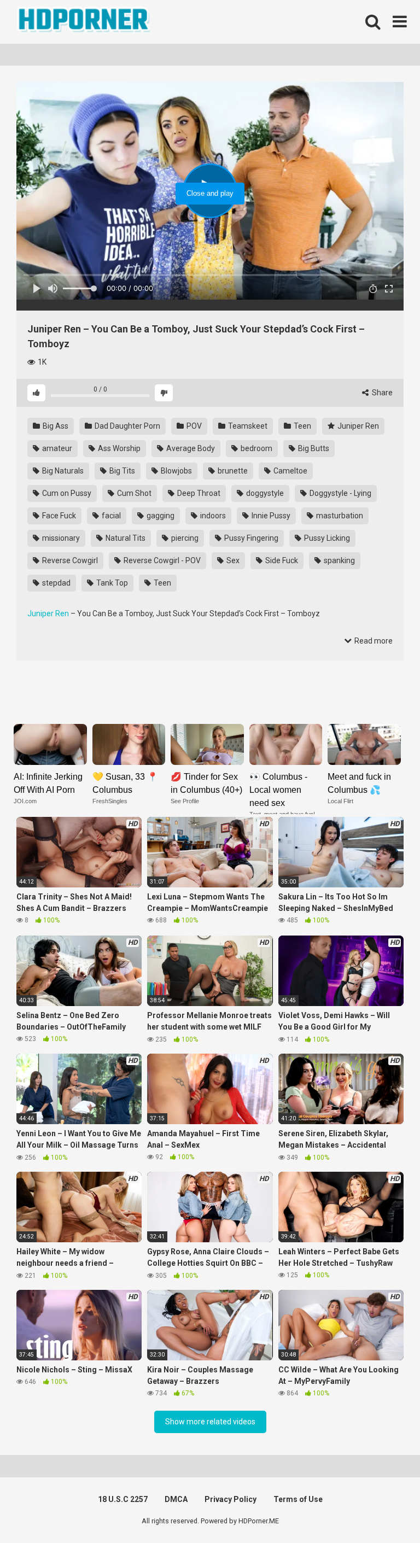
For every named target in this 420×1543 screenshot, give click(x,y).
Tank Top (111, 582)
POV (193, 426)
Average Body (190, 448)
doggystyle (264, 493)
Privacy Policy (230, 1499)
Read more (373, 640)
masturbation (338, 515)
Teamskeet (246, 426)
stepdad (55, 582)
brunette (232, 470)
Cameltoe (289, 470)
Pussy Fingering (250, 538)
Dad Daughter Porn (126, 426)
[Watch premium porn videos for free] (84, 22)
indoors (212, 515)
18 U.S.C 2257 (123, 1499)
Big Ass (54, 426)
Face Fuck (58, 515)
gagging (159, 515)
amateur (56, 448)
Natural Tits (124, 538)
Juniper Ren (357, 426)
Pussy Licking (326, 538)
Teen (301, 426)
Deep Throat (198, 493)
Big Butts (312, 448)
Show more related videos (210, 1421)
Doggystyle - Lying (339, 493)
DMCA (176, 1499)
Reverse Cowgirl (69, 560)
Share (381, 392)
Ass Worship (118, 448)
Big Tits (121, 470)
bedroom (255, 448)
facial (110, 515)
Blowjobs (175, 470)
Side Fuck (281, 560)
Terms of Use (298, 1499)
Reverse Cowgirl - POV (161, 560)
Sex (232, 560)
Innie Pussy (270, 515)
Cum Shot (133, 493)
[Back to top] (383, 1510)
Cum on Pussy (65, 493)
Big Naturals (62, 470)
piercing (184, 538)
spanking (338, 560)
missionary (60, 538)
